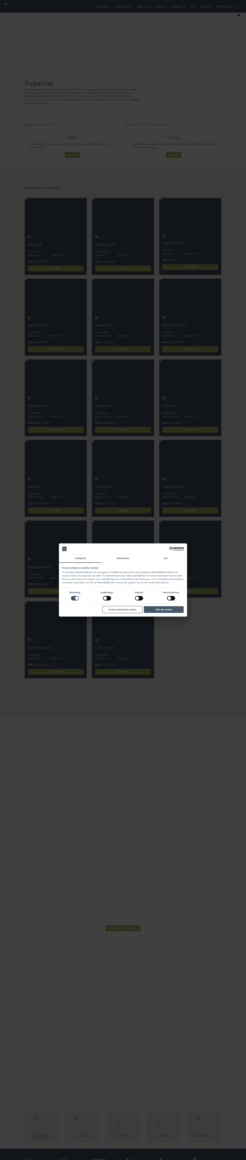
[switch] (107, 598)
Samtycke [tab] (80, 558)
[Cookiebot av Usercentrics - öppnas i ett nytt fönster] (171, 549)
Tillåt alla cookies (163, 609)
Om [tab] (166, 558)
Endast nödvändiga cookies (122, 609)
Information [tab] (123, 558)
